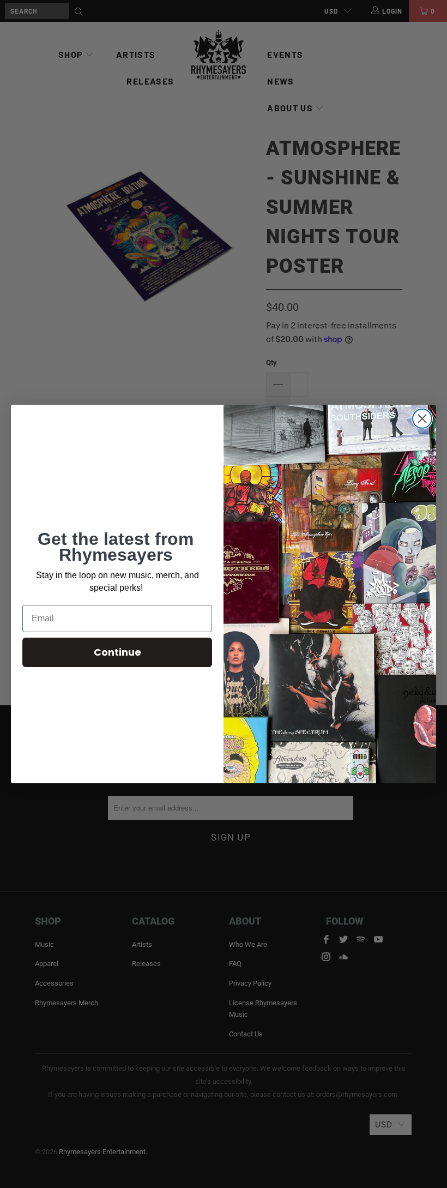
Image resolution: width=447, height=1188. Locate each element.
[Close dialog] (422, 418)
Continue (117, 652)
